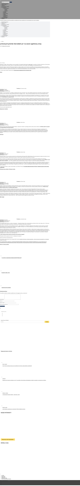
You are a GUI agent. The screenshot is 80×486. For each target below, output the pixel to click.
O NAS (3, 475)
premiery (11, 242)
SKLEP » (3, 18)
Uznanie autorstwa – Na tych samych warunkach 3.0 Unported (38, 239)
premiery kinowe (23, 242)
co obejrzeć (8, 241)
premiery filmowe (16, 242)
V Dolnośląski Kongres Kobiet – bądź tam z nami (11, 394)
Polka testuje (5, 16)
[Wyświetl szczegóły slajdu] (10, 347)
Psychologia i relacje (5, 6)
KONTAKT (3, 476)
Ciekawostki (5, 15)
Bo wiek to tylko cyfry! (6, 272)
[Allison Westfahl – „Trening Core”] (26, 436)
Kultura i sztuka (6, 8)
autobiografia (4, 241)
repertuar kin (28, 242)
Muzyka (6, 10)
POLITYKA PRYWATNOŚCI (6, 478)
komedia (33, 241)
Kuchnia (4, 12)
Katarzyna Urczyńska (6, 46)
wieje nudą (30, 64)
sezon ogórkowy (33, 242)
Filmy (6, 9)
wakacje (44, 242)
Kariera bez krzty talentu (6, 287)
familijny (18, 241)
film (20, 241)
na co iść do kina (40, 241)
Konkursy (5, 34)
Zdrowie (3, 5)
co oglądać (13, 241)
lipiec (36, 241)
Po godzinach (4, 7)
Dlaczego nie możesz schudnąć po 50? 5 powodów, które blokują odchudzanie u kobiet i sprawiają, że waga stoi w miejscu (24, 380)
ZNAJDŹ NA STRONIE (4, 320)
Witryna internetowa (3, 304)
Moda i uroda (4, 4)
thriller (40, 242)
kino (26, 241)
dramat (16, 241)
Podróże (4, 11)
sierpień (37, 242)
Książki (6, 27)
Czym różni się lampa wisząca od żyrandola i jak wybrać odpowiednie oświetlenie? (17, 365)
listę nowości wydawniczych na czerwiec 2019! (22, 70)
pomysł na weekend (6, 242)
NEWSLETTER (4, 17)
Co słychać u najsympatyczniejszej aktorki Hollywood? (11, 257)
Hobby (4, 14)
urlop (42, 242)
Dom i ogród (5, 13)
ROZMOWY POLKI (5, 3)
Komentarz (2, 299)
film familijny (23, 241)
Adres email (2, 302)
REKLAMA (3, 477)
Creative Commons (23, 239)
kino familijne (29, 241)
